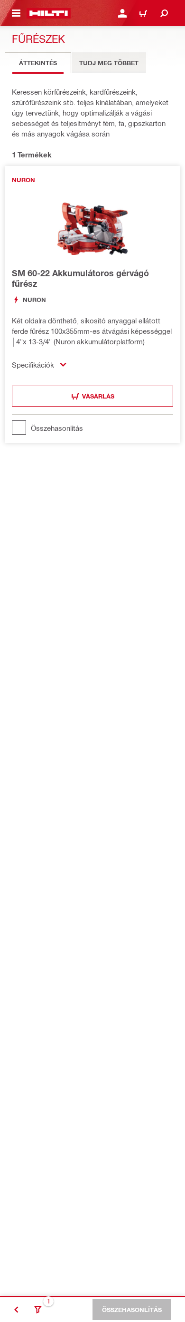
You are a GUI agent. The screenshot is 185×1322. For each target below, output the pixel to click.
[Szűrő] (38, 1309)
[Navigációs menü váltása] (16, 13)
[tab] (38, 62)
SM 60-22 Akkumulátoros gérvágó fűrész (80, 278)
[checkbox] (92, 427)
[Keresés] (164, 13)
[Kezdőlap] (49, 13)
